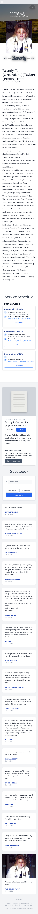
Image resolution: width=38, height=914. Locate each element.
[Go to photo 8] (20, 876)
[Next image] (33, 866)
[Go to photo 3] (14, 876)
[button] (19, 866)
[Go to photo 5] (17, 876)
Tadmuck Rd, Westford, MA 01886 (19, 341)
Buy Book (21, 430)
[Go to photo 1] (12, 876)
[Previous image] (4, 866)
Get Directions (19, 322)
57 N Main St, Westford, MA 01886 (19, 318)
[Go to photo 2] (13, 876)
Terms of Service (24, 905)
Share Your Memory (13, 461)
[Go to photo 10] (23, 876)
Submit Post (19, 495)
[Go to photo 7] (19, 876)
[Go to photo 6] (18, 876)
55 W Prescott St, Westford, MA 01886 (21, 362)
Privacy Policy (13, 905)
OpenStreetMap (21, 908)
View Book (10, 430)
